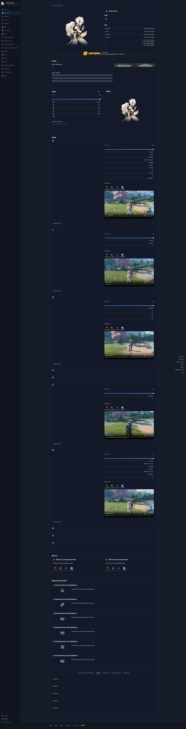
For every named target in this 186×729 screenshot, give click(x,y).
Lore (183, 372)
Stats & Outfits (180, 362)
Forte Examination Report (86, 673)
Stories (98, 673)
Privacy (55, 725)
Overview (181, 356)
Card (98, 91)
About (50, 725)
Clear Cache (68, 725)
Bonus (182, 367)
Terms (61, 725)
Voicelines (106, 673)
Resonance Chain (179, 369)
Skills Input (181, 359)
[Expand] (154, 15)
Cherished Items (116, 673)
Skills (182, 364)
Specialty (126, 673)
